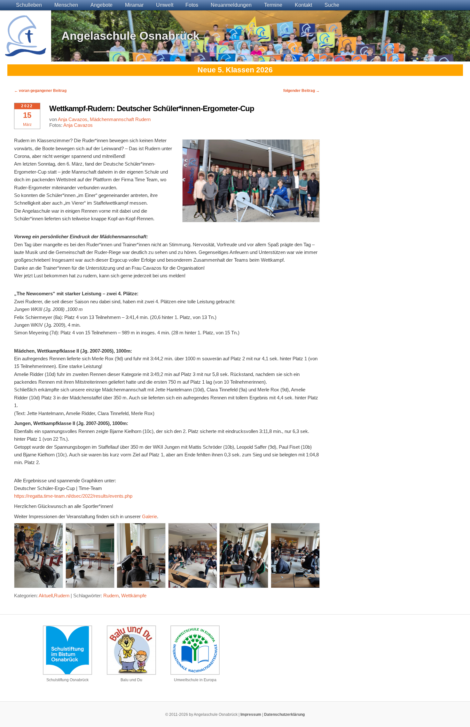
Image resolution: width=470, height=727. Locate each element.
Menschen (66, 5)
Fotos (191, 5)
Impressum (250, 714)
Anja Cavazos (72, 119)
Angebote (101, 5)
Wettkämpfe (133, 595)
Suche (332, 5)
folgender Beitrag (301, 90)
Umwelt (164, 5)
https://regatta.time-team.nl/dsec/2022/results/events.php (73, 496)
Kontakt (303, 5)
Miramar (134, 5)
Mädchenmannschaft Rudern (120, 119)
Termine (273, 5)
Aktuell (46, 595)
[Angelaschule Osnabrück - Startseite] (25, 52)
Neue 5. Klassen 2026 (235, 70)
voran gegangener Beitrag (40, 90)
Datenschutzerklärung (284, 714)
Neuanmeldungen (231, 5)
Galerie (149, 516)
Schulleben (29, 5)
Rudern (61, 595)
